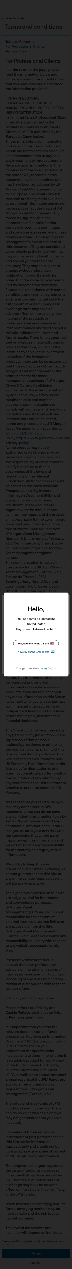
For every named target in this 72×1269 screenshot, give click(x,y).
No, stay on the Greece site (33, 652)
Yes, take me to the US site (33, 643)
